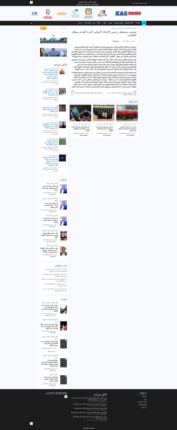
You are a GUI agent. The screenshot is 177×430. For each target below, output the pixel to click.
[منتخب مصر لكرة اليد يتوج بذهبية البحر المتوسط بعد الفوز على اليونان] (127, 113)
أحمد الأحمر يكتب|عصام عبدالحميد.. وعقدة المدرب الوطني (50, 220)
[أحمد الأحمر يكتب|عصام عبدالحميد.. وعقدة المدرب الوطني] (63, 221)
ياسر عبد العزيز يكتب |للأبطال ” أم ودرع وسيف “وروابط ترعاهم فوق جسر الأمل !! (49, 250)
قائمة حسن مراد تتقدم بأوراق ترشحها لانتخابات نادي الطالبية (91, 408)
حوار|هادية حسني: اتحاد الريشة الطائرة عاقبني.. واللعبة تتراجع (51, 379)
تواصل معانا (88, 23)
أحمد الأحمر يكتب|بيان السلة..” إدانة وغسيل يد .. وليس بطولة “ (50, 205)
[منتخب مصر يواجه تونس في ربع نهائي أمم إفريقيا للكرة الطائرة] (103, 113)
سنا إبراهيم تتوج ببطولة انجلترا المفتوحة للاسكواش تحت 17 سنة (87, 92)
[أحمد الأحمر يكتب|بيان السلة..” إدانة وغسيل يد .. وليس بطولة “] (63, 205)
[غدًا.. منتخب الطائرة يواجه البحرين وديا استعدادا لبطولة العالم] (63, 236)
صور (94, 23)
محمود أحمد (130, 135)
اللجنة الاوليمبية (129, 23)
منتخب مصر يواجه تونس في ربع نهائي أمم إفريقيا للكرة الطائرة (104, 129)
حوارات (110, 23)
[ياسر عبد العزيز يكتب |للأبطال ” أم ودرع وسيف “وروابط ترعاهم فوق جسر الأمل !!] (63, 250)
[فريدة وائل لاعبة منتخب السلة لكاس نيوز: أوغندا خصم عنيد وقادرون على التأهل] (63, 326)
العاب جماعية (121, 28)
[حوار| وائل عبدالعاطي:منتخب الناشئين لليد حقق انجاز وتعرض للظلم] (63, 344)
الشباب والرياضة (118, 23)
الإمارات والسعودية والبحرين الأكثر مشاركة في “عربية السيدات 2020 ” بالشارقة (121, 92)
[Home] (144, 23)
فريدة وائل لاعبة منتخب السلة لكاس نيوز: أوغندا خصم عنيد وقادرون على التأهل (49, 326)
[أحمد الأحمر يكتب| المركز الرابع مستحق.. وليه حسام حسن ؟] (63, 188)
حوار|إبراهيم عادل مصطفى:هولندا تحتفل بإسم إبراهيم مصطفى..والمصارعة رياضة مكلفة (49, 363)
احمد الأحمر (52, 194)
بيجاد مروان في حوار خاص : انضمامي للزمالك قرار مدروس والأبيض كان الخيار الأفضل (49, 308)
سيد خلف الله (52, 351)
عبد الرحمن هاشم (50, 241)
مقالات (104, 23)
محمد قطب (103, 409)
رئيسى (116, 28)
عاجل (112, 28)
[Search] (31, 23)
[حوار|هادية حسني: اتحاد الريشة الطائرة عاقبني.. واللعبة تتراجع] (63, 379)
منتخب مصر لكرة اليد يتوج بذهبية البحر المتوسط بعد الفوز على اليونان (127, 129)
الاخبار (138, 23)
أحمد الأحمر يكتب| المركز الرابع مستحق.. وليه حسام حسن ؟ (50, 188)
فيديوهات (144, 396)
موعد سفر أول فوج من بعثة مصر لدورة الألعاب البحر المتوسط (90, 404)
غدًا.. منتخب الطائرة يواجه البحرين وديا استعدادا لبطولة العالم (49, 235)
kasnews (116, 41)
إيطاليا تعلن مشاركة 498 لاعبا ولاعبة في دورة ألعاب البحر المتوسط (89, 412)
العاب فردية (83, 124)
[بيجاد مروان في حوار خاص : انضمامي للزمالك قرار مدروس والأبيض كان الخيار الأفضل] (63, 309)
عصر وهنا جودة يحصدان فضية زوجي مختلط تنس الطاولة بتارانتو (81, 129)
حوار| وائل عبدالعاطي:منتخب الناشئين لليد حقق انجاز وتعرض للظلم (49, 343)
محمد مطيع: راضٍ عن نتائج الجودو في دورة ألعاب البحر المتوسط (54, 290)
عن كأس (144, 407)
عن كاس (80, 23)
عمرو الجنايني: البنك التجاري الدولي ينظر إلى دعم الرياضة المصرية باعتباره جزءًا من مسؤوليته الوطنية (89, 398)
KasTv (99, 23)
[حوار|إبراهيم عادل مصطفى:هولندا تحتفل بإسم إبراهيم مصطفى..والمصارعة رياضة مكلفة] (63, 362)
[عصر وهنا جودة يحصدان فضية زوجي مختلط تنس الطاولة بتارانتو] (80, 113)
